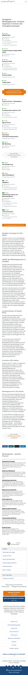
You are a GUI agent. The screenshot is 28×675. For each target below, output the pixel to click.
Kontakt (14, 645)
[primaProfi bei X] (13, 667)
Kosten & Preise (7, 556)
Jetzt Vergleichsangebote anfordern (14, 225)
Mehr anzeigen (7, 570)
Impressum (14, 628)
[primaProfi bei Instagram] (21, 667)
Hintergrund (14, 635)
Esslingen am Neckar (8, 578)
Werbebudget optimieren (10, 563)
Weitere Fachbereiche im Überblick (14, 655)
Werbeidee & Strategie (9, 552)
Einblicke (14, 641)
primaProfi (4, 2)
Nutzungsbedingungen (14, 625)
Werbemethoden (7, 566)
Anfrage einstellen (14, 593)
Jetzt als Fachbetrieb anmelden (14, 599)
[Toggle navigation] (26, 2)
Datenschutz (14, 621)
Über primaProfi (14, 631)
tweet (17, 446)
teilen (5, 446)
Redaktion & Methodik (14, 638)
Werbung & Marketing (9, 559)
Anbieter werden (14, 648)
